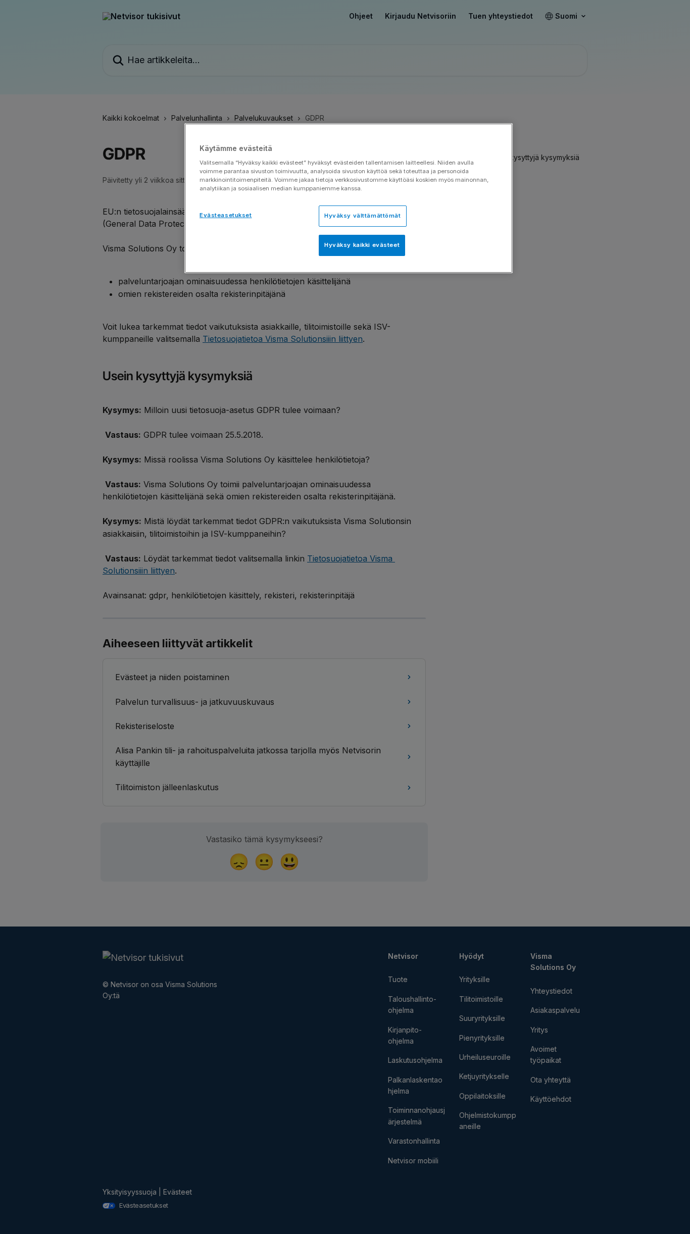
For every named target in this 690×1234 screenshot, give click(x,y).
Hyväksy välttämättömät (362, 215)
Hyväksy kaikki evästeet (362, 244)
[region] (348, 198)
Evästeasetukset (226, 215)
